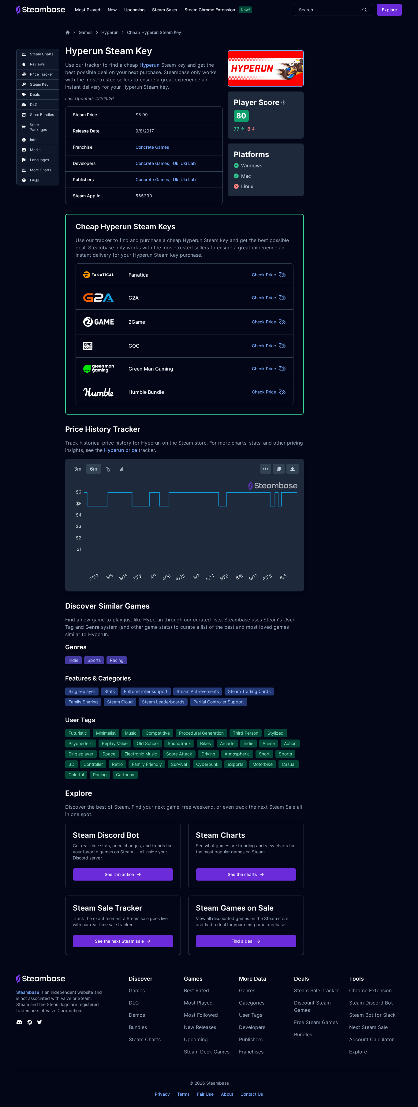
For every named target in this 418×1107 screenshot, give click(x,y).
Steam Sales (164, 9)
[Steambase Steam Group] (29, 1022)
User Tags (250, 1015)
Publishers (251, 1039)
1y (108, 469)
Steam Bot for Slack (372, 1015)
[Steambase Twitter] (39, 1022)
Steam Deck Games (207, 1052)
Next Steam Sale (368, 1027)
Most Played (87, 9)
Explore (389, 9)
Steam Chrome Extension (210, 9)
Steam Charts (145, 1039)
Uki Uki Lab (184, 163)
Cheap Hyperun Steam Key (154, 32)
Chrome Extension (370, 990)
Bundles (138, 1027)
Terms (183, 1094)
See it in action (119, 874)
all (122, 469)
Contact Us (252, 1094)
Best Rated (196, 990)
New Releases (200, 1027)
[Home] (67, 32)
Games (86, 32)
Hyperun (109, 32)
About (227, 1094)
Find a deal (242, 941)
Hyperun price (120, 450)
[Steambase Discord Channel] (19, 1022)
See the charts (242, 874)
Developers (252, 1027)
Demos (137, 1015)
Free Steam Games (316, 1022)
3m (77, 469)
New (112, 9)
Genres (247, 990)
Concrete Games (152, 147)
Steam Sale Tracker (316, 990)
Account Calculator (371, 1039)
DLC (134, 1003)
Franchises (251, 1052)
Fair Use (205, 1094)
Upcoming (134, 9)
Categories (251, 1003)
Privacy (162, 1094)
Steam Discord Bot (371, 1003)
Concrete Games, (153, 163)
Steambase (27, 992)
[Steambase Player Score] (283, 102)
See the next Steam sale (119, 941)
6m (93, 469)
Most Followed (201, 1015)
